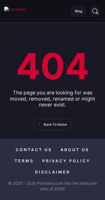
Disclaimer (52, 172)
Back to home (55, 124)
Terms (24, 160)
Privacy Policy (66, 160)
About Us (74, 149)
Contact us (34, 149)
